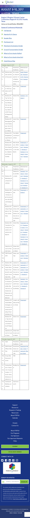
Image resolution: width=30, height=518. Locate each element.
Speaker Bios (8, 38)
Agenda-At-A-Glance (10, 34)
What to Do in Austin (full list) (13, 53)
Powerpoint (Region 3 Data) (24, 351)
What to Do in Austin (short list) (13, 57)
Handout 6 (23, 288)
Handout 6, (23, 180)
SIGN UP (24, 482)
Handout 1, (23, 95)
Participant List (8, 42)
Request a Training (15, 410)
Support (14, 405)
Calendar (15, 418)
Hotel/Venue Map (9, 61)
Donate (15, 423)
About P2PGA (15, 415)
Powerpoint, (23, 142)
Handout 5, (23, 152)
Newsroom (15, 413)
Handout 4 (24, 274)
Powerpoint (23, 86)
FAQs (15, 441)
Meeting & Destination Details (13, 46)
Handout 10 (25, 187)
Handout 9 (24, 244)
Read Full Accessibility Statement (20, 499)
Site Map (20, 512)
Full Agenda (7, 30)
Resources (15, 407)
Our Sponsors (15, 436)
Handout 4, (24, 149)
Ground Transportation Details (13, 49)
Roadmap (15, 446)
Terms (10, 512)
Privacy (15, 512)
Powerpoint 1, (23, 206)
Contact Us (15, 425)
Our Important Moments (15, 438)
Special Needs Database (15, 452)
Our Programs (15, 433)
